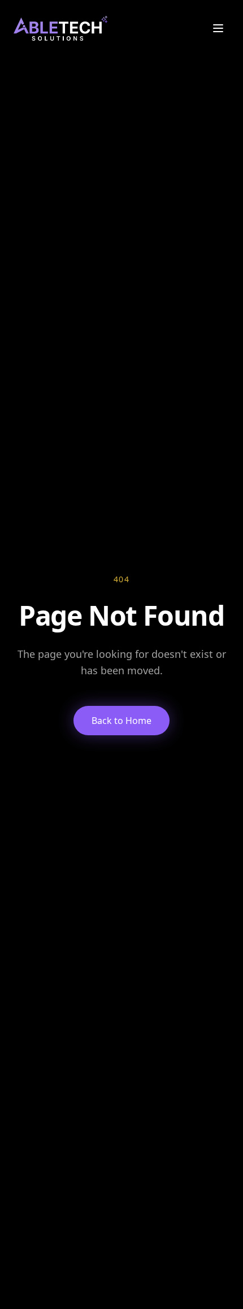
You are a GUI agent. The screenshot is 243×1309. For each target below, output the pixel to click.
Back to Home (121, 720)
